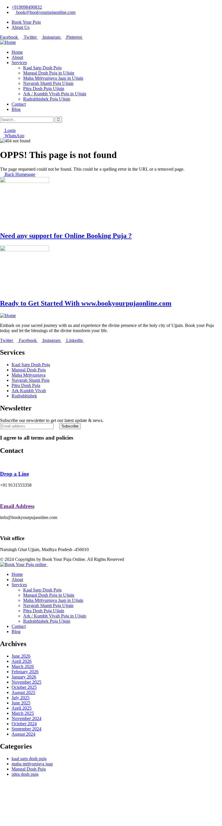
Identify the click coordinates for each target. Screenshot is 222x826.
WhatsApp (13, 135)
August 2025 (23, 692)
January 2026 (24, 676)
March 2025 (23, 713)
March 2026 (23, 666)
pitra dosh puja (25, 774)
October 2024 (24, 723)
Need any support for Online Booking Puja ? (66, 235)
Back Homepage (19, 174)
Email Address (17, 506)
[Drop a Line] (1, 462)
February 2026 (25, 671)
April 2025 (22, 708)
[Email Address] (1, 494)
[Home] (8, 42)
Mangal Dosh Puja (29, 769)
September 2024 (26, 728)
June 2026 (21, 656)
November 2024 (26, 718)
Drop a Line (14, 474)
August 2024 (23, 734)
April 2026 (22, 661)
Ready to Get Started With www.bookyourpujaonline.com (85, 303)
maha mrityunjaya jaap (32, 763)
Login (9, 130)
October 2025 (24, 687)
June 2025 (21, 702)
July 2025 (20, 697)
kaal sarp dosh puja (29, 758)
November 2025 (26, 682)
